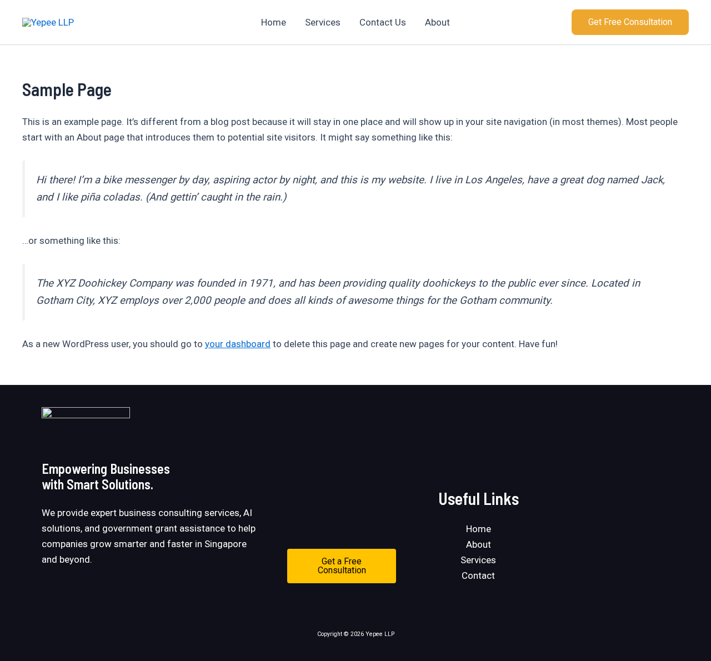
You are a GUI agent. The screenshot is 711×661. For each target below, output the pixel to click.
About (437, 22)
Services (323, 22)
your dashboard (238, 343)
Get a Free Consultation (342, 565)
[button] (630, 22)
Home (273, 22)
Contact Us (382, 22)
